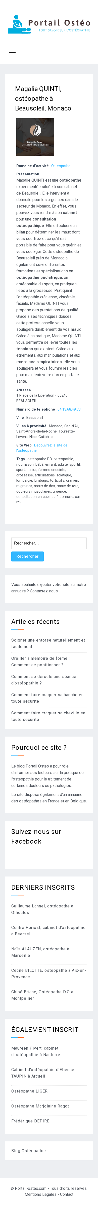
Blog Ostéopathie (28, 1150)
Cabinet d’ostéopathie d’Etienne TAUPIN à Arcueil (42, 1073)
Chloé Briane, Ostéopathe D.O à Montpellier (42, 995)
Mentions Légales (41, 1194)
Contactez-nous (44, 591)
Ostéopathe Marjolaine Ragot (40, 1106)
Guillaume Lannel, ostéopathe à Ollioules (42, 909)
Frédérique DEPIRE (30, 1121)
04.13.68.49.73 (69, 409)
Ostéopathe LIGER (29, 1091)
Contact (66, 1194)
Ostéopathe (60, 166)
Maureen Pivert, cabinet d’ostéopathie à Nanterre (35, 1051)
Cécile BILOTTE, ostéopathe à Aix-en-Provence (48, 973)
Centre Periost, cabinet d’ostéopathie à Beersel (48, 930)
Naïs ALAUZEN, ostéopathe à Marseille (40, 952)
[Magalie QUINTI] (35, 158)
